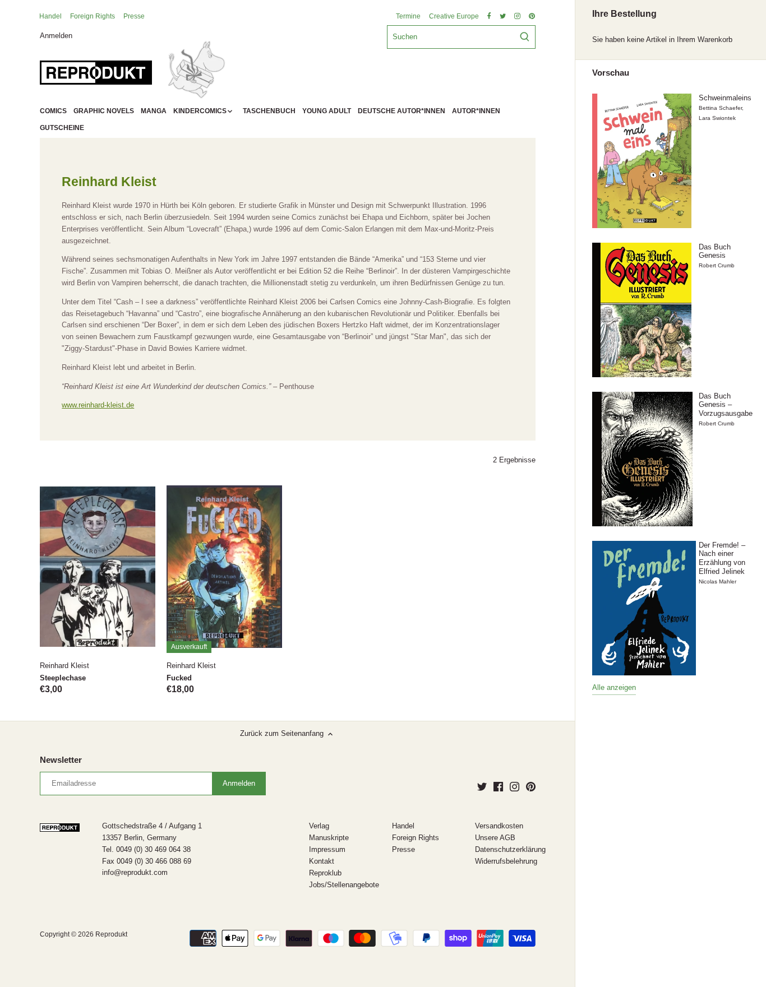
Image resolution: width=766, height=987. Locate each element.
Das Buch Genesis (715, 251)
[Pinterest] (531, 786)
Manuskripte (329, 837)
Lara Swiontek (717, 118)
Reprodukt (111, 934)
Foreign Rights (92, 16)
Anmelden (56, 35)
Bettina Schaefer (720, 108)
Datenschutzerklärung (510, 849)
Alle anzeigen (614, 687)
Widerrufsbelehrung (506, 861)
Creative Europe (454, 16)
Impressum (327, 849)
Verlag (319, 826)
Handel (50, 16)
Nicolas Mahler (717, 581)
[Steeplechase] (97, 566)
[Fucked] (224, 566)
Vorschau (610, 72)
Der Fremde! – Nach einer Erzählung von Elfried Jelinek (722, 558)
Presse (134, 16)
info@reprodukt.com (135, 872)
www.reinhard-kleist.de (98, 405)
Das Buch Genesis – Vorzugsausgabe (726, 405)
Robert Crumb (717, 265)
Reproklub (325, 873)
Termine (408, 16)
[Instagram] (514, 786)
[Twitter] (482, 786)
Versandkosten (499, 826)
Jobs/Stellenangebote (344, 885)
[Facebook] (498, 786)
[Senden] (524, 37)
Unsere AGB (495, 837)
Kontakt (321, 861)
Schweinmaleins (725, 98)
